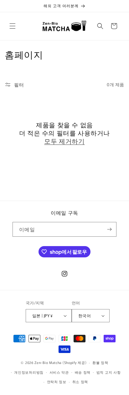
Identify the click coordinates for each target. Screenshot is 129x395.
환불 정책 (100, 362)
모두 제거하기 (64, 141)
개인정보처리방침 (29, 372)
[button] (12, 26)
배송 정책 (83, 372)
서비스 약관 (59, 372)
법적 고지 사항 (108, 372)
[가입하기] (109, 229)
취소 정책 (80, 381)
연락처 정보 (56, 381)
